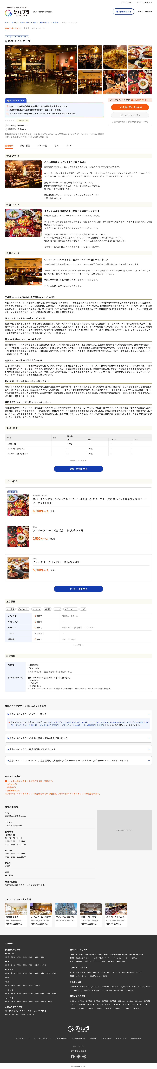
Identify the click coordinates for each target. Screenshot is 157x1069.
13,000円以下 (74, 990)
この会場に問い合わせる (130, 107)
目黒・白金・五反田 (26, 1011)
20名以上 (73, 1001)
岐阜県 (42, 973)
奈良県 (31, 985)
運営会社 (93, 1038)
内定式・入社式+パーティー (102, 958)
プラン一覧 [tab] (42, 145)
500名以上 (91, 1008)
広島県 (25, 993)
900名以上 (127, 1008)
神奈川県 (43, 965)
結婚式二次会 (120, 962)
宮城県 (25, 957)
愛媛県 (48, 993)
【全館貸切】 (12, 443)
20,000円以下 (107, 990)
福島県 (42, 957)
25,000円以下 (118, 990)
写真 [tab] (56, 145)
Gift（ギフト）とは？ (42, 1038)
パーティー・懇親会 (76, 954)
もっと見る (77, 645)
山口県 (31, 993)
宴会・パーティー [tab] (13, 28)
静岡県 (48, 973)
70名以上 (113, 1001)
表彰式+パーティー (136, 954)
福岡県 (7, 1001)
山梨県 (31, 973)
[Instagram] (84, 1056)
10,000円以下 (147, 987)
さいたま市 (30, 1014)
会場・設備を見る (78, 468)
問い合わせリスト (123, 11)
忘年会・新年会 (90, 954)
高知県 (54, 993)
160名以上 (108, 1004)
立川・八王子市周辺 (40, 1011)
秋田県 (31, 957)
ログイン (139, 11)
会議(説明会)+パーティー (119, 954)
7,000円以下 (115, 987)
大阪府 (19, 985)
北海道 (7, 957)
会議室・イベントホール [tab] (34, 28)
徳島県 (37, 993)
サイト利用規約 (61, 1038)
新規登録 (148, 11)
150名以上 (99, 1004)
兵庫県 (25, 985)
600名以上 (100, 1008)
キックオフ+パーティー (122, 958)
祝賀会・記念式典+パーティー (80, 958)
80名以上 (121, 1001)
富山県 (13, 973)
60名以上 (105, 1001)
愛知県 (54, 973)
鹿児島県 (43, 1001)
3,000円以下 (74, 987)
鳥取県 (7, 993)
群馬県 (19, 965)
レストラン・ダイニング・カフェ (109, 972)
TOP (6, 22)
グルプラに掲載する (144, 2)
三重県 (7, 977)
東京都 (14, 22)
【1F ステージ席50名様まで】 (18, 453)
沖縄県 (50, 1001)
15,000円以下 (85, 990)
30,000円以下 (130, 990)
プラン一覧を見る (78, 588)
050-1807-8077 (119, 122)
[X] (78, 1056)
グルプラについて (23, 1038)
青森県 (13, 957)
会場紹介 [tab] (9, 145)
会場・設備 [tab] (25, 145)
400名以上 (82, 1008)
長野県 (37, 973)
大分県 (31, 1001)
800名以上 (118, 1008)
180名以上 (125, 1004)
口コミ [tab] (69, 145)
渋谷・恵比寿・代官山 (11, 1011)
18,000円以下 (96, 990)
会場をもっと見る (77, 460)
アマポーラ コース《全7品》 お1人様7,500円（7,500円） (38, 725)
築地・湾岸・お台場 (28, 22)
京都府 (13, 985)
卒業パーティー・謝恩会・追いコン (102, 962)
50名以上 (97, 1001)
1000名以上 (137, 1008)
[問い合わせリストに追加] (23, 912)
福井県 (25, 973)
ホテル (72, 972)
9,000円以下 (136, 987)
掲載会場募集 (136, 1038)
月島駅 (55, 22)
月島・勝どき (44, 22)
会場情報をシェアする (140, 122)
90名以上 (129, 1001)
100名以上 (138, 1001)
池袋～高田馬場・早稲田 (12, 1014)
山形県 (37, 957)
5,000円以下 (95, 987)
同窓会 (134, 958)
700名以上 (109, 1008)
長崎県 (19, 1001)
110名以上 (147, 1001)
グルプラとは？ (127, 2)
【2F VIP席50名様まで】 (16, 448)
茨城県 (7, 965)
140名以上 (90, 1004)
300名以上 (73, 1008)
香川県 (42, 993)
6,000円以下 (105, 987)
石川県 (19, 973)
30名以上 (81, 1001)
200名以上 (143, 1004)
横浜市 (23, 1014)
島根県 (13, 993)
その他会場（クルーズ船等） (98, 976)
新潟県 (7, 973)
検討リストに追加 (132, 115)
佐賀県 (13, 1001)
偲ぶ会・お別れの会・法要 (79, 962)
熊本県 (25, 1001)
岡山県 (19, 993)
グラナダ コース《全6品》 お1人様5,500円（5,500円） (83, 725)
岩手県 (19, 957)
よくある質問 (106, 1038)
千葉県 (31, 965)
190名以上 (134, 1004)
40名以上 (89, 1001)
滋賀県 (7, 985)
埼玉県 (25, 965)
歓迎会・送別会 (103, 954)
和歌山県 (37, 985)
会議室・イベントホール (78, 976)
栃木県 (13, 965)
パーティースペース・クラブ (132, 972)
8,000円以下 (125, 987)
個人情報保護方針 (78, 1038)
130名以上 (81, 1004)
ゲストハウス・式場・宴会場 (86, 972)
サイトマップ (121, 1038)
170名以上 (116, 1004)
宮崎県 (37, 1001)
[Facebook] (73, 1056)
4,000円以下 (84, 987)
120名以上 (73, 1004)
